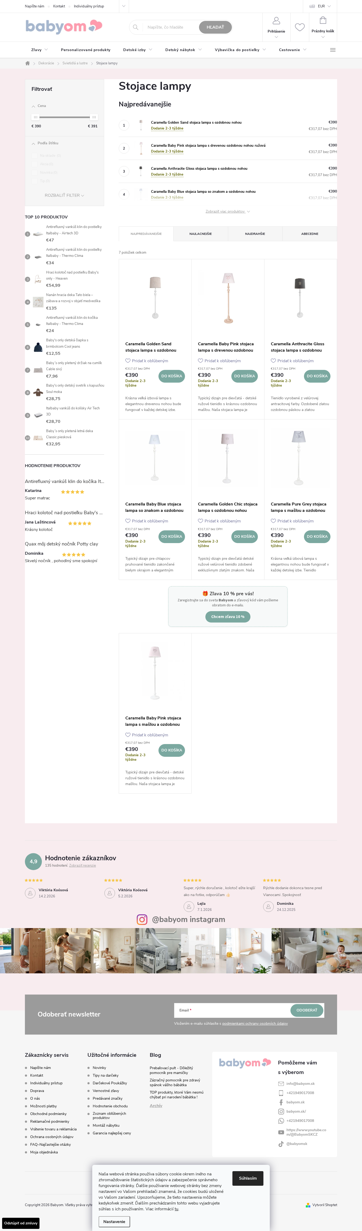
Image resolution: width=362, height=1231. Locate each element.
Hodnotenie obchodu (110, 1106)
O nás (35, 1098)
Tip (44, 181)
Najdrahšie (255, 234)
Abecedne (309, 234)
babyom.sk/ (296, 1111)
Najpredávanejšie (146, 234)
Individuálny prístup (89, 6)
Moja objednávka (44, 1152)
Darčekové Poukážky (110, 1083)
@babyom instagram (188, 919)
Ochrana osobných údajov (51, 1136)
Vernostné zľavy (106, 1091)
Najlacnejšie (200, 234)
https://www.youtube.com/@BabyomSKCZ (306, 1132)
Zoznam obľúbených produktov (109, 1116)
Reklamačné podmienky (49, 1121)
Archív (156, 1106)
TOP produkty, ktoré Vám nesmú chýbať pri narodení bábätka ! (177, 1095)
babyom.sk (295, 1102)
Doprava (37, 1090)
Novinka (48, 172)
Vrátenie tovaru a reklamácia (53, 1129)
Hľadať (215, 27)
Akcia (46, 164)
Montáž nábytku (106, 1125)
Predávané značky (107, 1098)
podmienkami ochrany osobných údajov (255, 1023)
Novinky (99, 1068)
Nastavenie (114, 1222)
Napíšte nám (34, 6)
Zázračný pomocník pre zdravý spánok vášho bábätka (175, 1082)
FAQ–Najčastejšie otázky (50, 1144)
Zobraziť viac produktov (226, 211)
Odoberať (307, 1010)
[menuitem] (40, 50)
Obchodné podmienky (48, 1113)
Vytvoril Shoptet (324, 1205)
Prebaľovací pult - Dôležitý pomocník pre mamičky (171, 1070)
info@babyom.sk (300, 1083)
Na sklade (50, 155)
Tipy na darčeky (105, 1075)
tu (176, 1209)
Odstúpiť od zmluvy (20, 1223)
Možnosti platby (43, 1106)
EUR (321, 6)
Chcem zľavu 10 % (228, 617)
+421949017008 (300, 1092)
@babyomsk (296, 1143)
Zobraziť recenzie (82, 865)
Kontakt (59, 6)
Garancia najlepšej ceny (112, 1133)
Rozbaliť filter (62, 195)
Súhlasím (248, 1178)
